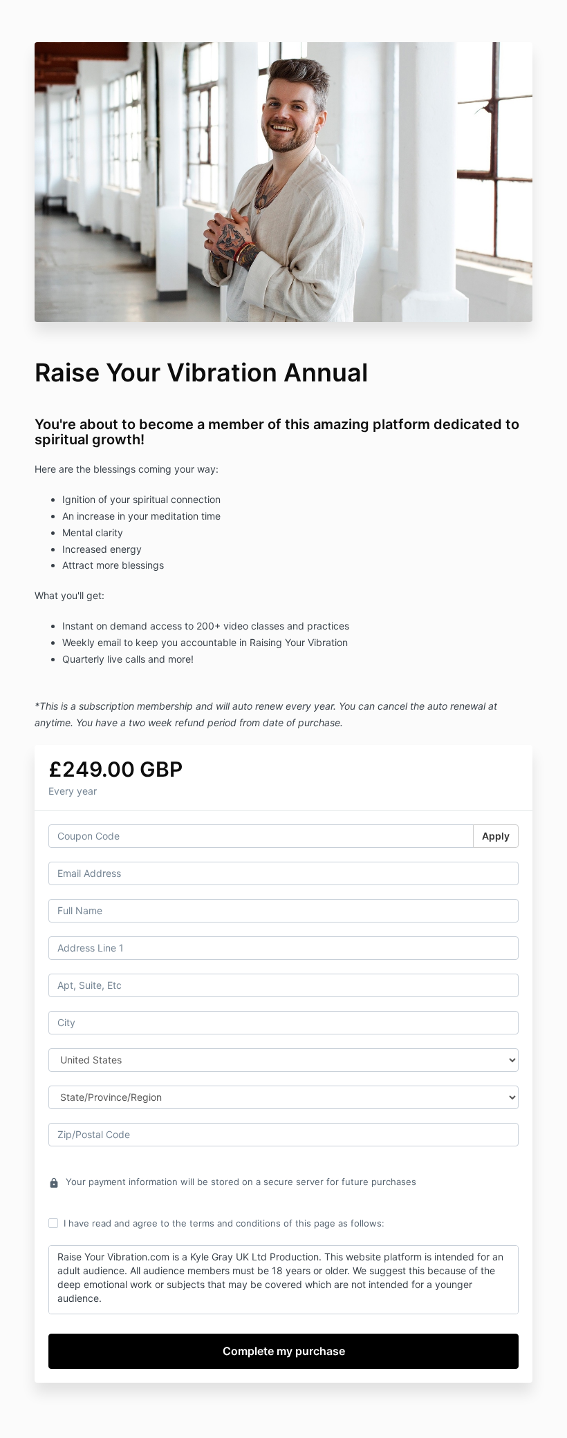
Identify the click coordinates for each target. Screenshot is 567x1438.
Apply (496, 836)
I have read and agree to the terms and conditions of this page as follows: (224, 1223)
